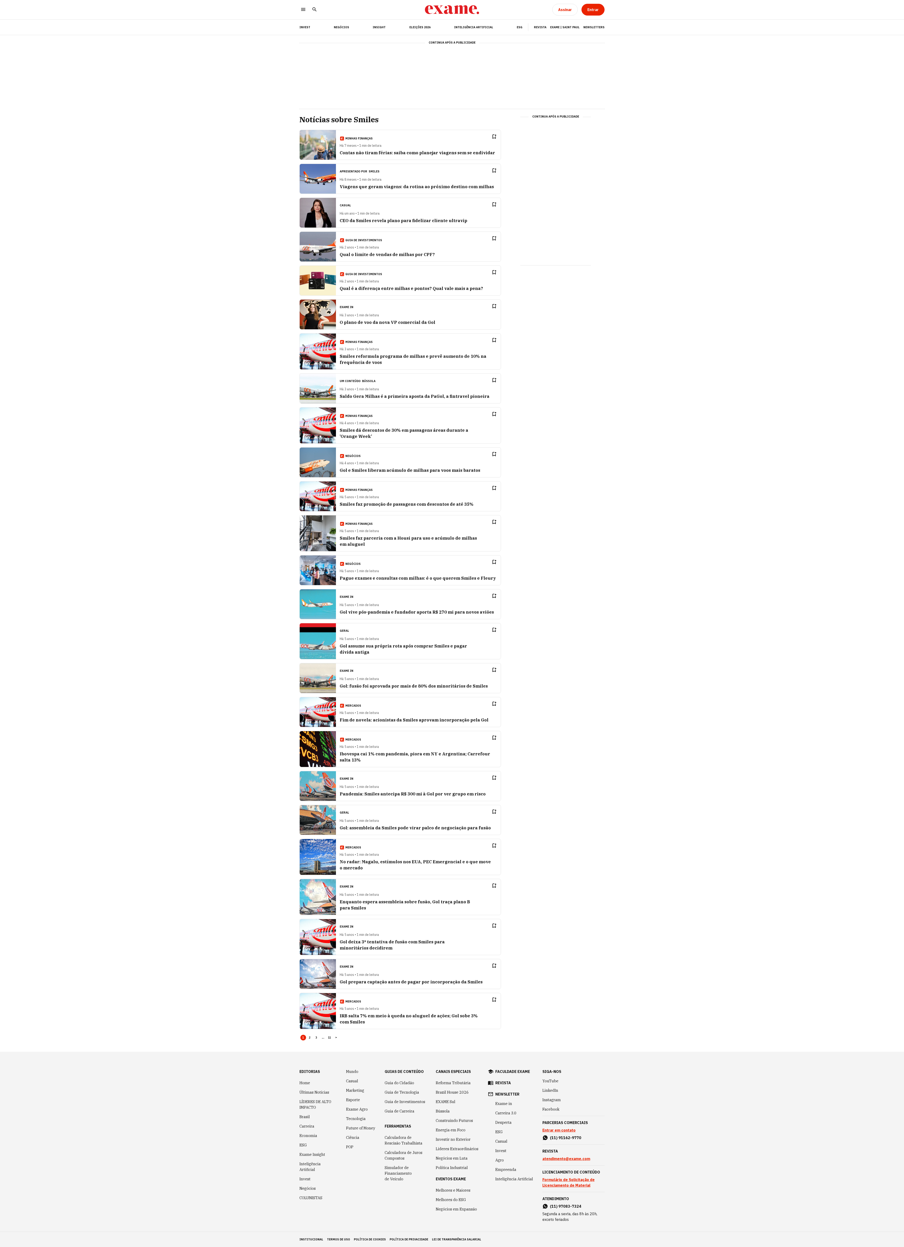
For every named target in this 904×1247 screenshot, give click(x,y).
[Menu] (303, 10)
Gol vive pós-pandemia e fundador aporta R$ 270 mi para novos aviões (417, 612)
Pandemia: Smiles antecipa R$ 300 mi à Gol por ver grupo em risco (413, 794)
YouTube (550, 1081)
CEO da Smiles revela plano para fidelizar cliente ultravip (403, 220)
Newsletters (594, 27)
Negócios (341, 27)
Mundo (352, 1071)
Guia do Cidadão (399, 1082)
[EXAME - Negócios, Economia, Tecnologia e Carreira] (452, 10)
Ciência (352, 1137)
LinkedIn (550, 1090)
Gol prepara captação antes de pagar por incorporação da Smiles (411, 982)
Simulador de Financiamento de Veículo (398, 1173)
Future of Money (360, 1128)
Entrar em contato (559, 1130)
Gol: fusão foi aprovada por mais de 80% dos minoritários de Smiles (414, 686)
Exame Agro (357, 1109)
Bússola (368, 381)
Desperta (503, 1122)
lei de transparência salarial (456, 1239)
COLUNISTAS (310, 1197)
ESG (519, 27)
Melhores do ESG (451, 1199)
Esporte (353, 1099)
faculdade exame (512, 1071)
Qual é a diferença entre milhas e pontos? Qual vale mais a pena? (411, 288)
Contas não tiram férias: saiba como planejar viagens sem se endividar (417, 152)
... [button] (323, 1037)
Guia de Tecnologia (402, 1092)
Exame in (503, 1103)
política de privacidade (409, 1239)
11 (329, 1037)
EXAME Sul (445, 1101)
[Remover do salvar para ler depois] (494, 136)
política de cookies (370, 1239)
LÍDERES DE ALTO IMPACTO (315, 1104)
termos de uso (338, 1239)
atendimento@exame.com (566, 1158)
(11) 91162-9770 (565, 1137)
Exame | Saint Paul (565, 27)
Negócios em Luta (452, 1158)
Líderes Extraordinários (457, 1148)
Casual (352, 1081)
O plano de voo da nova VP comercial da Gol (387, 322)
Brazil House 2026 (452, 1092)
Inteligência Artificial (473, 27)
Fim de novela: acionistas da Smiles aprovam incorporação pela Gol (414, 720)
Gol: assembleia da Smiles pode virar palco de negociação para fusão (415, 828)
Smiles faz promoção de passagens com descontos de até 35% (406, 504)
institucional (311, 1239)
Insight (379, 27)
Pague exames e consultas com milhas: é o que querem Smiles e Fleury (418, 578)
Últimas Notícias (314, 1092)
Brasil (304, 1116)
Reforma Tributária (453, 1082)
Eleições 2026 (420, 27)
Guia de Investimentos (405, 1101)
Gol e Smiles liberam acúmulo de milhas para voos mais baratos (410, 470)
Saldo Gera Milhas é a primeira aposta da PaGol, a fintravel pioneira (414, 396)
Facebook (550, 1109)
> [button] (336, 1037)
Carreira (306, 1126)
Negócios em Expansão (456, 1209)
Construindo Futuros (454, 1120)
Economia (308, 1135)
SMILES (374, 171)
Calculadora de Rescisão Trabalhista (403, 1140)
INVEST (304, 27)
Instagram (551, 1099)
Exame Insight (312, 1154)
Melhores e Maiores (453, 1190)
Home (304, 1082)
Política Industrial (452, 1167)
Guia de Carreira (399, 1111)
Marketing (355, 1090)
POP (349, 1147)
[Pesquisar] (314, 10)
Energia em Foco (450, 1130)
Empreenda (505, 1169)
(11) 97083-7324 (565, 1206)
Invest (305, 1179)
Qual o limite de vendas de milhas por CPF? (387, 254)
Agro (499, 1160)
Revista (540, 27)
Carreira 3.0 (506, 1113)
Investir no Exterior (453, 1139)
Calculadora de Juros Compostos (403, 1155)
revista (503, 1082)
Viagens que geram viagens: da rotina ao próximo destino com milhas (417, 186)
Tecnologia (356, 1118)
